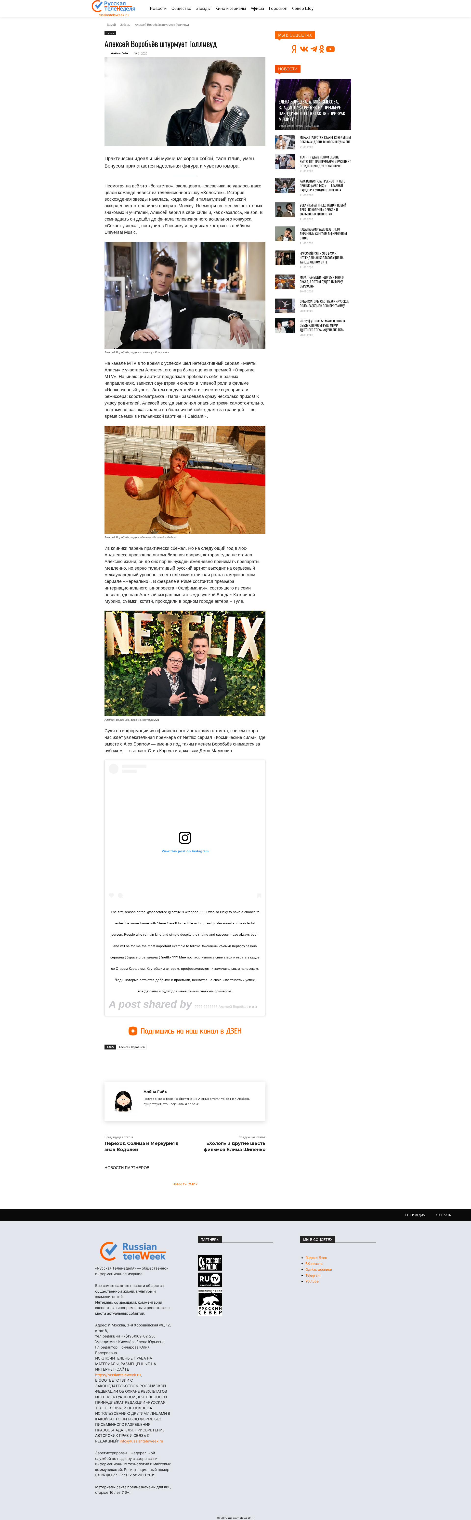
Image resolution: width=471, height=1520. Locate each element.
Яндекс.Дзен (316, 1258)
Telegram (312, 1275)
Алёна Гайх (119, 53)
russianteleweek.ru (114, 15)
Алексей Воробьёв (132, 1047)
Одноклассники (318, 1269)
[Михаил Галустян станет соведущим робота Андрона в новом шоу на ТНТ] (285, 142)
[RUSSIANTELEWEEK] (114, 6)
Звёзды (125, 24)
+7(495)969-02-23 (137, 1336)
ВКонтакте (314, 1263)
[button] (373, 8)
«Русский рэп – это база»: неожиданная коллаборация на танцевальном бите (321, 257)
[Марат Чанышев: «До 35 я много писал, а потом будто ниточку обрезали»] (285, 282)
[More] (195, 1061)
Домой (111, 24)
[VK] (150, 1061)
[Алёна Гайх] (124, 1101)
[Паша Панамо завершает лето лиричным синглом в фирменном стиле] (285, 233)
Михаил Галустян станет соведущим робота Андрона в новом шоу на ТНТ (325, 139)
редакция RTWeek (291, 125)
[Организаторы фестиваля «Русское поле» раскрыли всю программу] (285, 306)
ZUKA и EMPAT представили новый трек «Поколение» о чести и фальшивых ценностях (323, 209)
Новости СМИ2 (184, 1184)
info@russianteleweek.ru (141, 1441)
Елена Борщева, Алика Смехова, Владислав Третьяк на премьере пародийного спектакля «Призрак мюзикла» (312, 110)
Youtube (312, 1281)
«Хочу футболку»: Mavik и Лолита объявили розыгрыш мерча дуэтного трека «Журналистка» (322, 325)
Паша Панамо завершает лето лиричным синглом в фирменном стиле (323, 233)
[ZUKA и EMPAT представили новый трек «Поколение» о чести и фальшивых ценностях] (285, 209)
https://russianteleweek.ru (118, 1375)
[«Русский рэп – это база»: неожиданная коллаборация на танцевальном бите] (285, 257)
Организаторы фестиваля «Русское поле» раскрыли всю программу (324, 303)
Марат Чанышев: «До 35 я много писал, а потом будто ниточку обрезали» (322, 281)
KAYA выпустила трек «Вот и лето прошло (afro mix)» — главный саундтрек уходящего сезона (322, 185)
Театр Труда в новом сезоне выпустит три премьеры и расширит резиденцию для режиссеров (325, 161)
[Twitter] (161, 1061)
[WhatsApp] (183, 1061)
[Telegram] (172, 1061)
